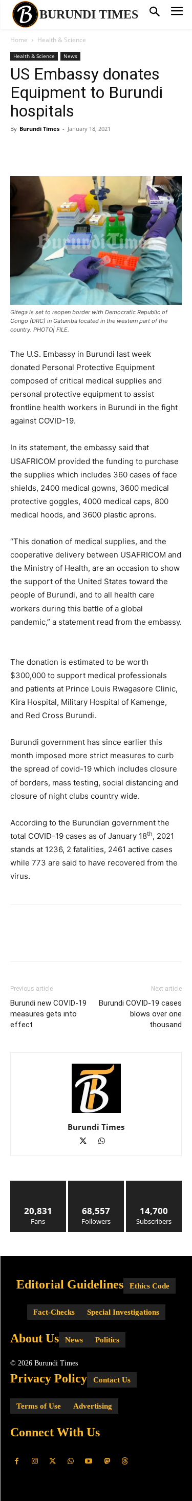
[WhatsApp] (91, 152)
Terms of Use (38, 1406)
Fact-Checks (54, 1312)
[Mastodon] (106, 1461)
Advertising (92, 1406)
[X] (44, 152)
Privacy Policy (48, 1378)
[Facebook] (20, 152)
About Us (34, 1338)
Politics (107, 1340)
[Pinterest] (67, 152)
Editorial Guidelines (69, 1284)
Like (38, 1184)
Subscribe (154, 1184)
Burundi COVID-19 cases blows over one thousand (140, 1013)
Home (19, 39)
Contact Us (112, 1380)
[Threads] (124, 1461)
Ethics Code (149, 1286)
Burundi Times (39, 128)
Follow (96, 1184)
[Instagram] (34, 1461)
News (70, 56)
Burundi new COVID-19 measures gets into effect (48, 1013)
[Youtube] (88, 1461)
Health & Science (61, 39)
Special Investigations (123, 1312)
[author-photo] (96, 1112)
